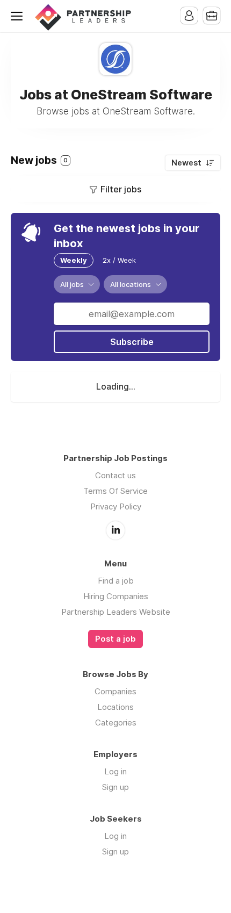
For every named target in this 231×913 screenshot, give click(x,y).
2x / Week (119, 260)
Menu (19, 16)
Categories (115, 722)
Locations (115, 707)
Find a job (116, 581)
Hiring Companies (115, 596)
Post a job (115, 639)
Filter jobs (120, 189)
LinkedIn (115, 530)
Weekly (73, 260)
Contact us (115, 475)
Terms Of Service (115, 491)
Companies (115, 691)
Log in (115, 771)
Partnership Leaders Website (115, 612)
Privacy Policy (115, 506)
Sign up (115, 787)
